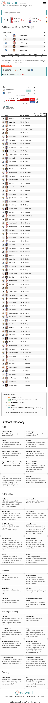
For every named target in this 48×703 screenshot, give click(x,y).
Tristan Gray (12, 122)
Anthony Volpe (13, 151)
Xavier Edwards (13, 154)
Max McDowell (13, 172)
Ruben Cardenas (13, 165)
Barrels (4, 441)
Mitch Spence (23, 35)
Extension (5, 599)
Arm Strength (30, 616)
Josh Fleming (23, 43)
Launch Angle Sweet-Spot (10, 451)
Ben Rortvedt (12, 144)
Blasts (4, 555)
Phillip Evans (12, 136)
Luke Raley (12, 129)
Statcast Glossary (13, 422)
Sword (13, 405)
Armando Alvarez (13, 180)
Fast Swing (14, 402)
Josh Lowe (12, 133)
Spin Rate (29, 588)
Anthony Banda (24, 39)
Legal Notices (31, 696)
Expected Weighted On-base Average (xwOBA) (35, 463)
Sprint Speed (6, 677)
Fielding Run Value (31, 641)
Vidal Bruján (12, 158)
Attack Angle (30, 511)
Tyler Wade (12, 176)
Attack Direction (31, 524)
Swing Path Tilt (6, 538)
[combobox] (24, 12)
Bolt (27, 677)
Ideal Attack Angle (7, 524)
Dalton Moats (23, 50)
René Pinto (12, 125)
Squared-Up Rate (31, 538)
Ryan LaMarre (12, 140)
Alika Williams (12, 162)
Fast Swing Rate (31, 499)
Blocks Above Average (33, 658)
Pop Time (4, 616)
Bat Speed (5, 499)
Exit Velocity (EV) (7, 432)
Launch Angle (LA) (31, 432)
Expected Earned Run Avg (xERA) (34, 600)
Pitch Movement (31, 575)
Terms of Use (8, 696)
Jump (27, 629)
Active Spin (5, 588)
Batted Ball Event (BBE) (33, 451)
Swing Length (6, 511)
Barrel (14, 400)
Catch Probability (7, 658)
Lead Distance (6, 629)
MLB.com (41, 696)
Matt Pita (11, 169)
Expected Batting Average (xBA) (12, 462)
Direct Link (5, 74)
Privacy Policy (20, 696)
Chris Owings (12, 147)
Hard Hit (13, 397)
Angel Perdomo (24, 46)
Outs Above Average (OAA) (10, 641)
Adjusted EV (29, 476)
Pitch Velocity (6, 575)
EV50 (3, 476)
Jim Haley (11, 118)
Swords (28, 555)
